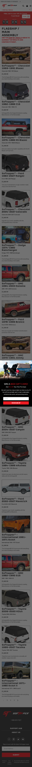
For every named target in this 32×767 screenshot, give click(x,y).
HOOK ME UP (16, 403)
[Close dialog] (30, 362)
